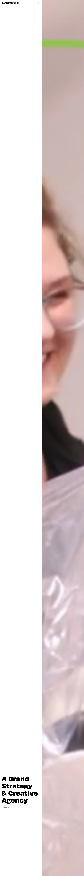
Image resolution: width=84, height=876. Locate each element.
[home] (10, 3)
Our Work (6, 807)
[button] (39, 3)
